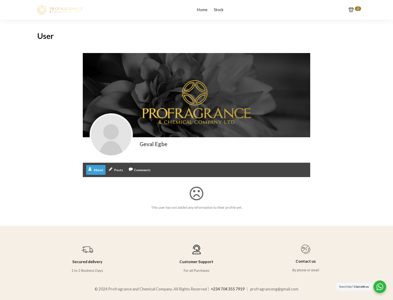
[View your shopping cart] (351, 9)
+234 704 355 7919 (228, 289)
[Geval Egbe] (111, 135)
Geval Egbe (153, 144)
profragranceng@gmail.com (274, 289)
